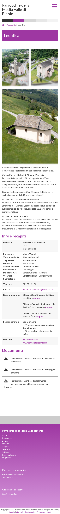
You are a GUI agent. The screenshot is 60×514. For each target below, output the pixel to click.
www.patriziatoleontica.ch (35, 342)
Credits (12, 512)
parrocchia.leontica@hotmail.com (38, 289)
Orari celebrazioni (9, 494)
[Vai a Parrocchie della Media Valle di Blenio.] (3, 25)
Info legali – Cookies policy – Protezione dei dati (33, 512)
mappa (36, 298)
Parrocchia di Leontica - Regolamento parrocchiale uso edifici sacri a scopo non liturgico (26, 384)
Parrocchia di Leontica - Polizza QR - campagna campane (33, 371)
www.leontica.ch (30, 339)
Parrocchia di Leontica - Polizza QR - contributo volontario (33, 360)
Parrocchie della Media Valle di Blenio (16, 9)
